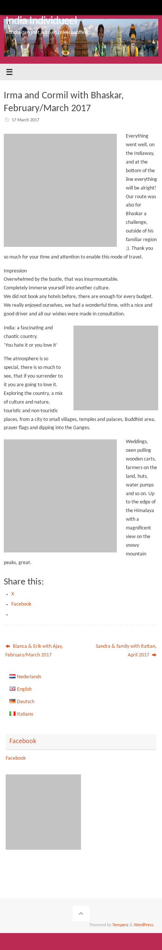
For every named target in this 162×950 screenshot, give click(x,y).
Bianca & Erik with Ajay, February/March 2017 (34, 651)
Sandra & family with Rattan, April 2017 (126, 651)
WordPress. (144, 925)
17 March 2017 (25, 120)
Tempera (120, 925)
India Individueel (41, 21)
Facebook (22, 741)
